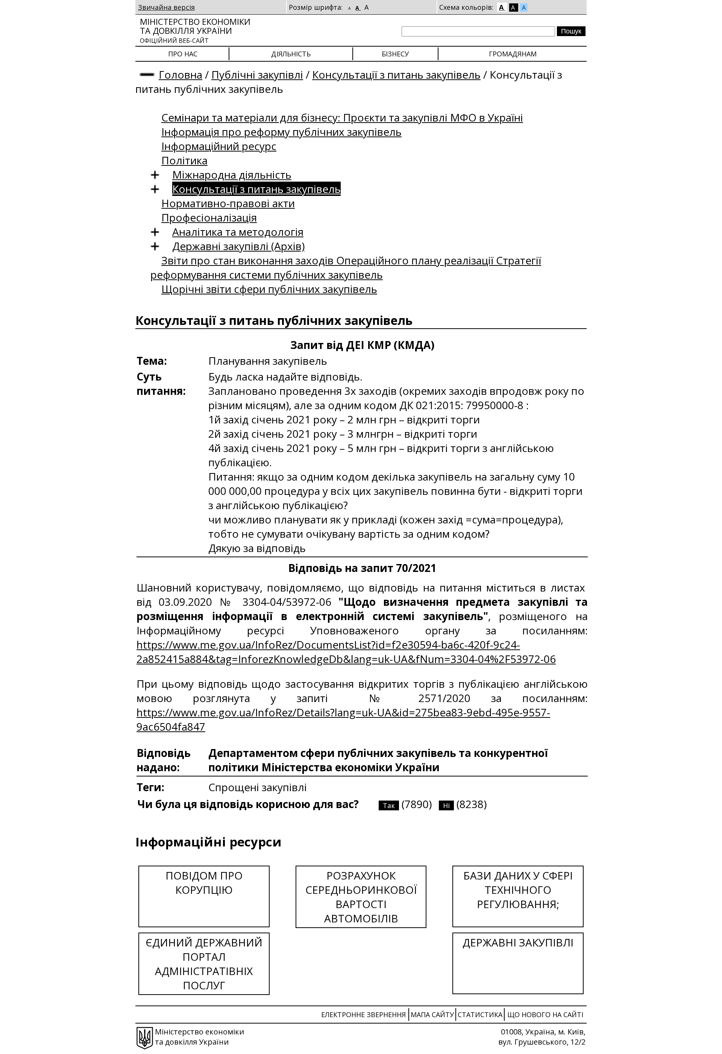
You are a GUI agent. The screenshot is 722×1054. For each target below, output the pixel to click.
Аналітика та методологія (237, 231)
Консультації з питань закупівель (396, 74)
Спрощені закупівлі (257, 787)
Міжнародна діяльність (231, 174)
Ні (446, 805)
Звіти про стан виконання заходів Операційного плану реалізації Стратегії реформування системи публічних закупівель (345, 267)
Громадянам (513, 53)
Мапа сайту (432, 1014)
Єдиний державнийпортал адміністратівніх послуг (204, 963)
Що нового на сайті (545, 1014)
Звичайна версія (166, 7)
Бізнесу (395, 53)
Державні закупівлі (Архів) (238, 246)
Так (389, 805)
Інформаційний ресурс (218, 146)
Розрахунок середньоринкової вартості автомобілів (361, 896)
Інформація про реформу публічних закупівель (281, 131)
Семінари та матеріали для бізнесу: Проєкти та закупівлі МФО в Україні (342, 117)
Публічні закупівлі (257, 74)
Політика (184, 160)
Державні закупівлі (518, 942)
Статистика (480, 1014)
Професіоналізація (209, 217)
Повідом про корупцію (204, 882)
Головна (180, 74)
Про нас (182, 53)
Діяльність (291, 53)
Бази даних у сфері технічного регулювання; (518, 889)
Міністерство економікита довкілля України (195, 30)
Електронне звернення (363, 1014)
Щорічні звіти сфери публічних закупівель (269, 289)
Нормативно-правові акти (228, 203)
